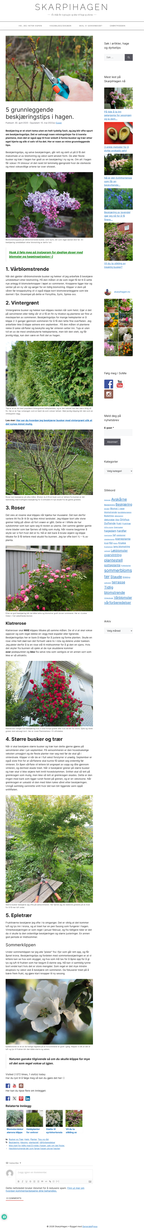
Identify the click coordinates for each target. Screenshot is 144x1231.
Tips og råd (43, 1139)
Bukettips (109, 515)
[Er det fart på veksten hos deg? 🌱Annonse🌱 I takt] (111, 335)
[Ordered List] (34, 1181)
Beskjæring (14, 1142)
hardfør (122, 531)
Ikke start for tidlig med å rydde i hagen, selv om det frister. (37, 1145)
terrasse (118, 582)
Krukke (122, 543)
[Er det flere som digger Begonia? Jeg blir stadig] (126, 306)
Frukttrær (126, 523)
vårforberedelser (47, 1142)
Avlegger (107, 500)
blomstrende (110, 512)
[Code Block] (46, 1181)
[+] (57, 1181)
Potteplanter (126, 566)
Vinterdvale (108, 598)
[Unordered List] (38, 1181)
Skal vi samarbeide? (90, 26)
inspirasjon (108, 535)
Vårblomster (123, 598)
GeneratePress (89, 1226)
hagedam (110, 531)
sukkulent (107, 583)
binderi (107, 509)
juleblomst (120, 535)
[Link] (50, 1181)
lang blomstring (121, 546)
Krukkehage (108, 547)
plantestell (33, 1142)
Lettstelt (107, 551)
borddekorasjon (124, 512)
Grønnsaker (118, 527)
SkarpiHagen (72, 7)
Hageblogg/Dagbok (61, 26)
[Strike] (30, 1181)
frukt (119, 523)
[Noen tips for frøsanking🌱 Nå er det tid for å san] (111, 320)
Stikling (126, 577)
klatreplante (122, 539)
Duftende (110, 523)
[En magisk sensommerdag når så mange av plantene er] (111, 349)
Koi (111, 542)
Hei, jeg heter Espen (30, 26)
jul (114, 535)
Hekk (26, 1139)
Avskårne (119, 499)
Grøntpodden (117, 26)
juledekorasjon (109, 539)
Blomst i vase (117, 508)
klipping (24, 1142)
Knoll (106, 543)
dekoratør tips (111, 519)
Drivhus (124, 519)
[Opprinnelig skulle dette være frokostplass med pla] (126, 320)
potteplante (112, 565)
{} (54, 1181)
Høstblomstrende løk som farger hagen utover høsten (34, 1148)
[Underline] (26, 1181)
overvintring (113, 555)
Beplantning (109, 505)
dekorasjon (119, 516)
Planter (33, 1139)
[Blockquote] (42, 1181)
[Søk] (129, 57)
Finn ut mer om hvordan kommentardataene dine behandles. (45, 1189)
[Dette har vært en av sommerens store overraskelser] (126, 349)
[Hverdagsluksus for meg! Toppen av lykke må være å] (126, 335)
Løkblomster (119, 550)
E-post (109, 427)
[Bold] (19, 1181)
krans (115, 543)
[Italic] (22, 1181)
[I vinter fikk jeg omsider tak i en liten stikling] (111, 306)
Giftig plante (108, 527)
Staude (116, 577)
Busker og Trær (16, 1139)
